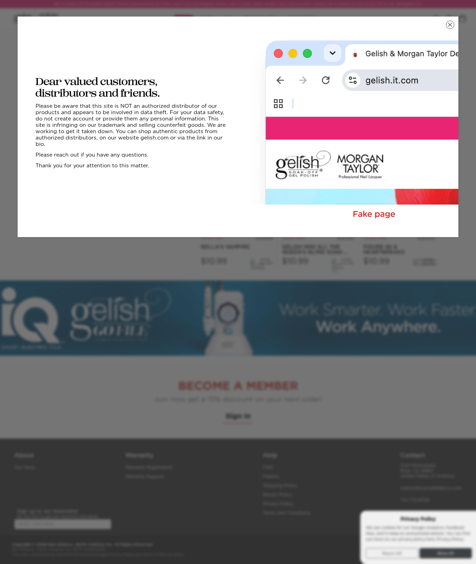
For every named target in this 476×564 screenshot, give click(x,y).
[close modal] (450, 25)
